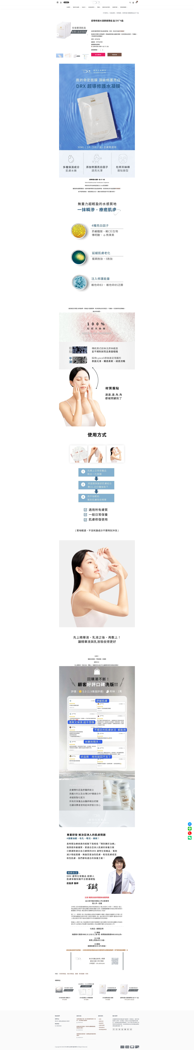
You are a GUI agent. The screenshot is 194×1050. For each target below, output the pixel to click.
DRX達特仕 (105, 13)
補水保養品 (70, 974)
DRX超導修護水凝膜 (107, 998)
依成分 (83, 7)
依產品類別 (91, 7)
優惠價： (93, 42)
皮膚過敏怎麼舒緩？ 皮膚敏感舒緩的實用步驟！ (86, 1034)
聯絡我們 (101, 1023)
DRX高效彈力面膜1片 (64, 998)
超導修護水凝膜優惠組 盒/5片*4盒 (131, 13)
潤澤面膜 (119, 13)
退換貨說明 (101, 1025)
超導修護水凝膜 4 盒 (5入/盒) (101, 46)
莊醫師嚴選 (123, 7)
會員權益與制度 (103, 1029)
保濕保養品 (62, 974)
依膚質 (68, 7)
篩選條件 (67, 2)
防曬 (98, 7)
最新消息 (101, 1021)
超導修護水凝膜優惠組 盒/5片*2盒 (129, 998)
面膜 (76, 974)
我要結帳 (114, 54)
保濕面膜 (81, 974)
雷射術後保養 (106, 7)
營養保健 (114, 7)
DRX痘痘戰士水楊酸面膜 (86, 998)
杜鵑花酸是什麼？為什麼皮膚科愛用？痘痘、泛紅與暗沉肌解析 (86, 1019)
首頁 (100, 1019)
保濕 (86, 974)
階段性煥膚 (76, 7)
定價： (95, 39)
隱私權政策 (101, 1027)
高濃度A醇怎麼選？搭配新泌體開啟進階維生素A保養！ (86, 1027)
